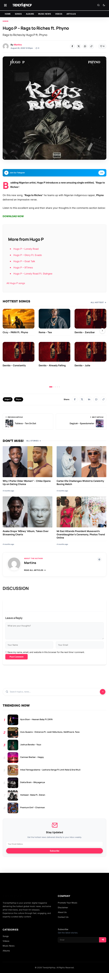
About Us (62, 912)
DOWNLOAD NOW (13, 216)
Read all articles (33, 570)
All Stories (32, 441)
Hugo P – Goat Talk (24, 261)
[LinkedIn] (89, 399)
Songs (5, 21)
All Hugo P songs (16, 283)
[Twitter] (78, 46)
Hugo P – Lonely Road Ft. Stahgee (32, 273)
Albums (6, 950)
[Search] (98, 5)
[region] (54, 348)
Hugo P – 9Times (23, 267)
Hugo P (8, 399)
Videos (6, 941)
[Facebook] (72, 46)
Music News (8, 946)
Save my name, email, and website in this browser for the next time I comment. (46, 652)
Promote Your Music (67, 902)
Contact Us (63, 917)
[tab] (50, 386)
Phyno (18, 399)
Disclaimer (63, 907)
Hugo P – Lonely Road (26, 248)
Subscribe (54, 851)
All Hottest (97, 302)
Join (101, 173)
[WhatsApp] (85, 46)
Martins (18, 44)
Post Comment (16, 657)
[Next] (102, 330)
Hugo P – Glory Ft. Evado (27, 255)
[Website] (99, 559)
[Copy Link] (91, 46)
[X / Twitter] (82, 399)
